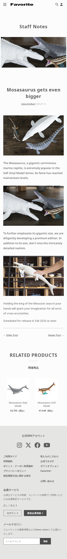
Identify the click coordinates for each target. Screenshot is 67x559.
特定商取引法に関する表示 (17, 475)
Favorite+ (46, 470)
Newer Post (54, 335)
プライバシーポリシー (14, 470)
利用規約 (8, 461)
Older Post (12, 335)
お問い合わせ (47, 481)
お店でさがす (47, 461)
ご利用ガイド (10, 456)
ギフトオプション (49, 466)
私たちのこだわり (49, 456)
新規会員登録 (34, 513)
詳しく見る (9, 505)
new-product (28, 103)
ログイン (12, 513)
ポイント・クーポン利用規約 (18, 466)
